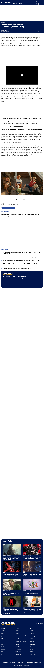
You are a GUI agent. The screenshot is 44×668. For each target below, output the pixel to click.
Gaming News (3, 646)
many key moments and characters (24, 137)
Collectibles (15, 3)
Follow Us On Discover (8, 207)
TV (22, 1)
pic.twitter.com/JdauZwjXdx (30, 123)
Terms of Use (23, 284)
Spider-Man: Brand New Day (21, 635)
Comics (14, 1)
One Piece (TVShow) (14, 204)
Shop (17, 659)
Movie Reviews (18, 631)
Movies (18, 1)
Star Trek (31, 651)
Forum (20, 3)
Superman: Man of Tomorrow (21, 641)
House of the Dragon (33, 636)
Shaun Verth (30, 92)
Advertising (12, 662)
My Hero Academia (19, 654)
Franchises (32, 644)
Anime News (18, 646)
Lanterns (31, 638)
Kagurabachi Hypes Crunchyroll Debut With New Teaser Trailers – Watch (32, 558)
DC (2, 635)
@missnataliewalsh (7, 199)
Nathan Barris (23, 92)
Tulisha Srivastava (4, 30)
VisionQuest (32, 641)
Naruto (17, 652)
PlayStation (3, 652)
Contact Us (5, 662)
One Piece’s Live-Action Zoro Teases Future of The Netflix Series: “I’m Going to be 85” (12, 593)
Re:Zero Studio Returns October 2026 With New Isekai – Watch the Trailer (21, 260)
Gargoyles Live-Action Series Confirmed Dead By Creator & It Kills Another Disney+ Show (21, 253)
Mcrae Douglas (38, 92)
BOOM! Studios (4, 639)
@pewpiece (26, 199)
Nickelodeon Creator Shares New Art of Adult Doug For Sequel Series (32, 593)
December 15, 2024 (18, 126)
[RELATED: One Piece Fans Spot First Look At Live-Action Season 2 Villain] (22, 118)
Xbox (2, 651)
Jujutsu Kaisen (18, 651)
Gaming (25, 1)
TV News (31, 630)
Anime (29, 1)
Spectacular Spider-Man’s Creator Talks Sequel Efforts (16, 268)
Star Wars (31, 649)
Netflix (6, 204)
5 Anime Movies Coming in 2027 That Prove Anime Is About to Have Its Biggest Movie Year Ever (32, 611)
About (18, 662)
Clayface (17, 636)
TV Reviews (32, 631)
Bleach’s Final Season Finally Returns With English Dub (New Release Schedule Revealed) (32, 576)
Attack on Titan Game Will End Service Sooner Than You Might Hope (19, 257)
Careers (23, 662)
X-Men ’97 (31, 635)
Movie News (18, 630)
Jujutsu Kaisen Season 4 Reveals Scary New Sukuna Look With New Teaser (11, 576)
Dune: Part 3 (18, 638)
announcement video (21, 149)
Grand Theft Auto (33, 654)
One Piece (9, 204)
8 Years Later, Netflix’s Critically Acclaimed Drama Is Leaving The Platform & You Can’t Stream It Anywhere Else (11, 611)
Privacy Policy (33, 284)
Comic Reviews (4, 631)
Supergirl (17, 633)
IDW (2, 638)
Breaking (2, 204)
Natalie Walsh (31, 88)
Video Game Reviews (5, 647)
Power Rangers (32, 652)
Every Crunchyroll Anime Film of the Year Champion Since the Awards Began (20, 215)
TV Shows (24, 590)
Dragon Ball (18, 647)
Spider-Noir (32, 633)
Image (2, 636)
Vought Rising (32, 639)
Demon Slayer (18, 649)
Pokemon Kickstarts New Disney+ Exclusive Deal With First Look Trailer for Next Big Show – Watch (22, 264)
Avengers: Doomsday (19, 639)
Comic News (3, 630)
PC (2, 654)
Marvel (2, 633)
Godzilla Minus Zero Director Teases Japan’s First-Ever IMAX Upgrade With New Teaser (11, 558)
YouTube (21, 199)
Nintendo (3, 649)
